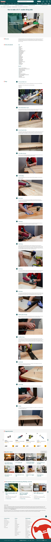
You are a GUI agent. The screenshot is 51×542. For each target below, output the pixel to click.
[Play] (25, 23)
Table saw (20, 62)
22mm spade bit (21, 52)
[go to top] (46, 516)
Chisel (20, 47)
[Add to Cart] (13, 446)
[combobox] (25, 1)
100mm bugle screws (22, 69)
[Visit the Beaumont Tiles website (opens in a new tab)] (38, 4)
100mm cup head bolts (22, 70)
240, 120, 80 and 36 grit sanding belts (24, 74)
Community (5, 540)
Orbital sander (21, 56)
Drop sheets (20, 71)
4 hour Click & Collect (32, 5)
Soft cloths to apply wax (22, 73)
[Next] (47, 440)
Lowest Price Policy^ (6, 5)
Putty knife (20, 58)
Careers (14, 540)
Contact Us (8, 540)
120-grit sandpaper (21, 75)
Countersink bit (21, 53)
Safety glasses (21, 59)
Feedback (12, 540)
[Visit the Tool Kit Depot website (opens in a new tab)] (45, 4)
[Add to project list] (26, 433)
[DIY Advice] (8, 4)
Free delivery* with (18, 5)
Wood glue (20, 76)
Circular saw (20, 48)
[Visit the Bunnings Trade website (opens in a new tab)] (49, 4)
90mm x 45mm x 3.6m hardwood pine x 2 (24, 68)
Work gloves (20, 64)
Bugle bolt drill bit (21, 51)
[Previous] (3, 440)
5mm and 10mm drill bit (22, 50)
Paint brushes (21, 57)
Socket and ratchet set (22, 61)
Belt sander (20, 46)
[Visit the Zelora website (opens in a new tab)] (42, 4)
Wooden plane (21, 63)
